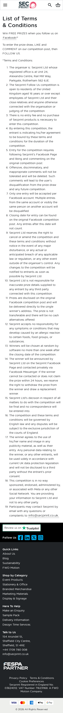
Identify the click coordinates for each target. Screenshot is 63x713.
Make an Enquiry (14, 610)
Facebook (9, 37)
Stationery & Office (15, 584)
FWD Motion (11, 567)
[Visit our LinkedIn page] (27, 537)
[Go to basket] (57, 5)
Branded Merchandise (17, 589)
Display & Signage (15, 598)
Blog (6, 558)
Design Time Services (16, 624)
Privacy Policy (18, 678)
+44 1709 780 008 (15, 649)
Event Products (13, 579)
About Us (9, 553)
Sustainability (11, 563)
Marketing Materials (15, 593)
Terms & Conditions (42, 678)
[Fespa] (16, 672)
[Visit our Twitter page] (33, 537)
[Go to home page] (27, 5)
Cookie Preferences (31, 681)
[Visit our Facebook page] (20, 537)
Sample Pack (11, 615)
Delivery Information (16, 620)
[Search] (49, 5)
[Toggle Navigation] (5, 5)
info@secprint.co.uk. (43, 515)
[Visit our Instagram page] (40, 537)
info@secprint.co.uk (16, 654)
